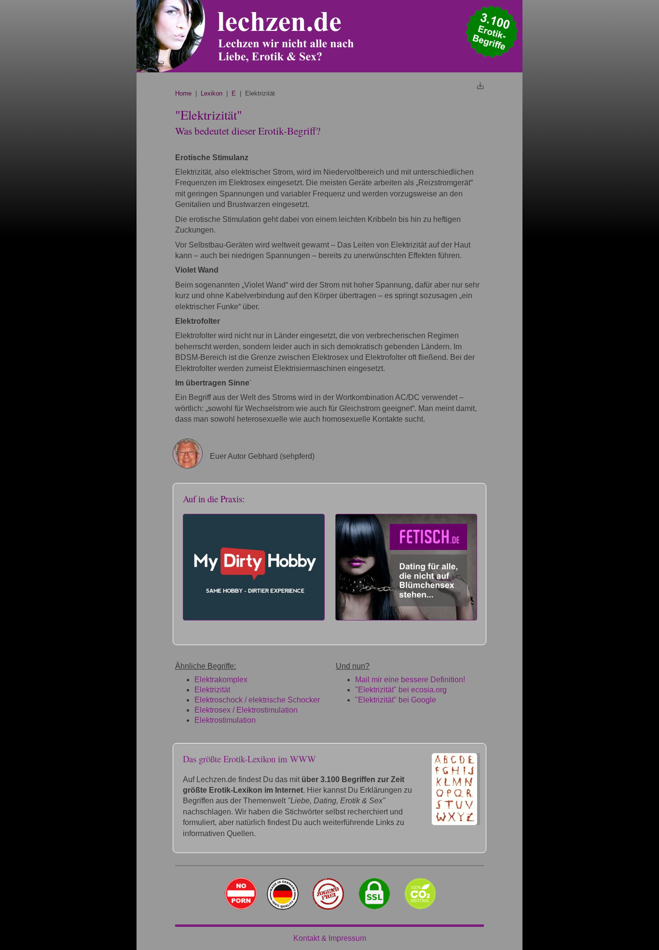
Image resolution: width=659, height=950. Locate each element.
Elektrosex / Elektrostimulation (246, 710)
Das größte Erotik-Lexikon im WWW (249, 759)
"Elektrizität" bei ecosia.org (401, 690)
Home (183, 93)
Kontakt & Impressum (329, 938)
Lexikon (211, 93)
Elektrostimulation (225, 720)
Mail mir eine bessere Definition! (410, 679)
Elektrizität (212, 690)
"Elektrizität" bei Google (395, 700)
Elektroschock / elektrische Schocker (257, 700)
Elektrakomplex (220, 679)
